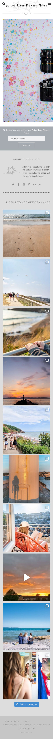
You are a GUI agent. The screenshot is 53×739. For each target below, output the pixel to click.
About (16, 721)
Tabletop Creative (27, 728)
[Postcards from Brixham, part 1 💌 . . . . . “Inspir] (26, 626)
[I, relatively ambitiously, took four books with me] (26, 528)
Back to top (25, 732)
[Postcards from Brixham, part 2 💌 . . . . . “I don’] (26, 430)
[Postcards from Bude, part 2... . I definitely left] (26, 233)
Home (7, 721)
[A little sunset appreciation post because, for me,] (26, 381)
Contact (27, 721)
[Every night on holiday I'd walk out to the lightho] (26, 479)
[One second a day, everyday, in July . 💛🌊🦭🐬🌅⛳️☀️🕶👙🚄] (26, 577)
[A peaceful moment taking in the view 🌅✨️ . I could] (26, 332)
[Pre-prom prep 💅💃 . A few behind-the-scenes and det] (26, 675)
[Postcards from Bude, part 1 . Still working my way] (26, 282)
